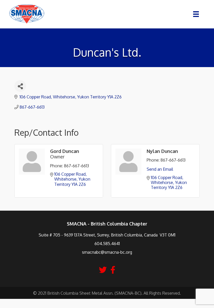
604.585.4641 (107, 243)
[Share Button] (20, 86)
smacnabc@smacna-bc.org (107, 252)
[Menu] (196, 14)
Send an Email (160, 169)
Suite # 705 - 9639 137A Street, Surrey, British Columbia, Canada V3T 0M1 (107, 235)
